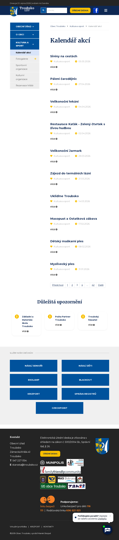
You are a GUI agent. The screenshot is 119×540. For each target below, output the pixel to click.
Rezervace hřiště (24, 85)
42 (93, 285)
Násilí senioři (34, 365)
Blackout (85, 379)
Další (100, 285)
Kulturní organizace (21, 77)
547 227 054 (20, 460)
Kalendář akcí (23, 52)
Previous (9, 323)
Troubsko (27, 9)
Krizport (34, 393)
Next (110, 323)
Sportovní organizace (21, 67)
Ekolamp (33, 379)
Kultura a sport (77, 26)
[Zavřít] (110, 516)
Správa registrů (85, 393)
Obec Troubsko (57, 26)
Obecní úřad (23, 26)
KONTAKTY (49, 527)
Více (53, 67)
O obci (20, 34)
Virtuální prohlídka (18, 527)
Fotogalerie (22, 59)
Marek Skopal (44, 533)
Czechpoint (59, 408)
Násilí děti (85, 365)
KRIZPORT (35, 527)
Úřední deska (80, 10)
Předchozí (57, 285)
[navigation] (105, 10)
